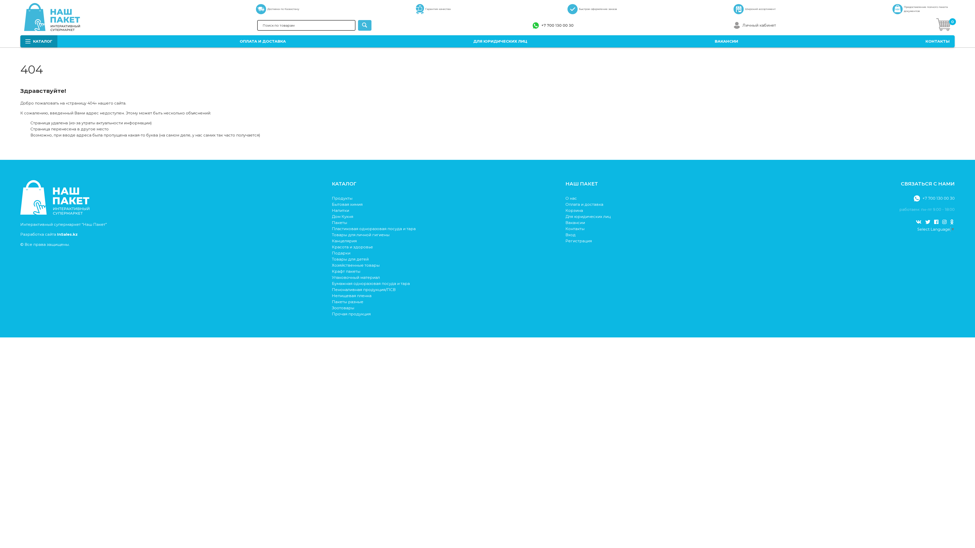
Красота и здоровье (352, 247)
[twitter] (927, 222)
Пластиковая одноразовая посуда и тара (374, 228)
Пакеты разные (347, 301)
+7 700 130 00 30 (557, 25)
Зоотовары (343, 307)
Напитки (340, 210)
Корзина (574, 210)
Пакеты (339, 222)
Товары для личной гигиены (360, 234)
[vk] (918, 222)
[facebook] (936, 222)
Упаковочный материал (356, 277)
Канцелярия (344, 240)
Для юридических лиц (500, 41)
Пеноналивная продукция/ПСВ (364, 289)
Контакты (937, 41)
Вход (570, 234)
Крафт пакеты (346, 271)
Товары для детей (350, 259)
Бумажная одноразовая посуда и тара (371, 283)
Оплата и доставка (263, 41)
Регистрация (578, 240)
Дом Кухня (342, 216)
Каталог (42, 41)
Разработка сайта (49, 234)
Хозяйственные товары (356, 265)
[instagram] (944, 222)
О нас (571, 198)
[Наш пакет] (54, 213)
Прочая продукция (351, 314)
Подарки (341, 253)
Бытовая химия (347, 204)
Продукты (342, 198)
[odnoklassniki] (951, 222)
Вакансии (726, 41)
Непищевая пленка (351, 295)
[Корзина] (943, 25)
